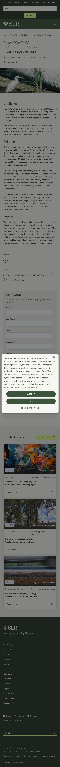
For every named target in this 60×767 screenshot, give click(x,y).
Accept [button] (31, 394)
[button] (30, 408)
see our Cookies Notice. (26, 387)
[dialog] (30, 383)
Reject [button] (30, 401)
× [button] (54, 357)
